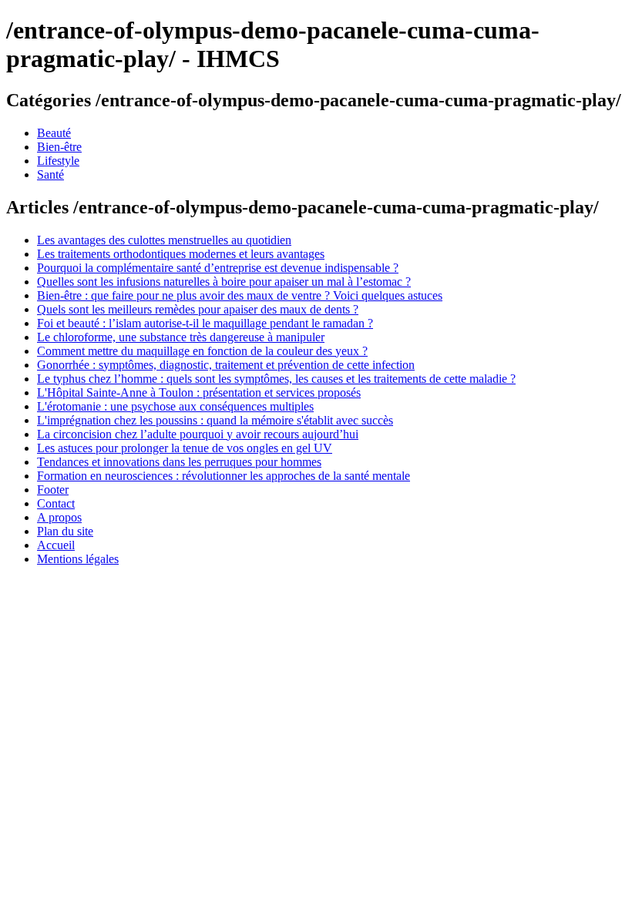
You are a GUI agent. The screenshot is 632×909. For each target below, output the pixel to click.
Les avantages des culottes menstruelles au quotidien (164, 240)
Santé (50, 174)
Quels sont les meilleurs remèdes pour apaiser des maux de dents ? (197, 309)
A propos (59, 517)
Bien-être (59, 146)
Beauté (54, 132)
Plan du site (65, 531)
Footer (53, 489)
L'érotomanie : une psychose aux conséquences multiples (175, 406)
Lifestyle (58, 160)
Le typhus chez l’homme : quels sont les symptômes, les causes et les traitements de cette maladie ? (276, 378)
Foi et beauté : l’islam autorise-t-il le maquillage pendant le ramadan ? (205, 323)
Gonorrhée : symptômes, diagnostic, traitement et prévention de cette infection (226, 364)
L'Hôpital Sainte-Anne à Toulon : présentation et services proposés (199, 392)
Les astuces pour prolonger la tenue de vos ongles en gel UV (184, 447)
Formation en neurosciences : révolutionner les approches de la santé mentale (223, 475)
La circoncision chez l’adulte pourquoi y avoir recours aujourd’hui (197, 434)
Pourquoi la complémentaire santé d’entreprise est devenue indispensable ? (217, 267)
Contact (56, 503)
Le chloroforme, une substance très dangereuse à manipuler (180, 337)
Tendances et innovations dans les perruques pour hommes (179, 461)
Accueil (56, 545)
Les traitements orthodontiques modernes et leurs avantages (180, 253)
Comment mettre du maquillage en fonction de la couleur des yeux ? (202, 350)
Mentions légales (78, 558)
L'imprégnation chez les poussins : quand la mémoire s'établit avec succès (215, 420)
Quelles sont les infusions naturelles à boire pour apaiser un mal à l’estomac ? (224, 281)
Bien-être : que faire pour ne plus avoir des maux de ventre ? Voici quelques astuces (239, 295)
